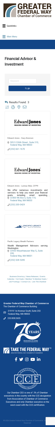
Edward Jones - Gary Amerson (20, 138)
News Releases (32, 276)
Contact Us (25, 282)
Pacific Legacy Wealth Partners (20, 241)
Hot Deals (20, 279)
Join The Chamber (39, 282)
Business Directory (17, 276)
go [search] (29, 88)
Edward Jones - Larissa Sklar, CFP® (22, 186)
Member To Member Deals (35, 279)
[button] (6, 102)
